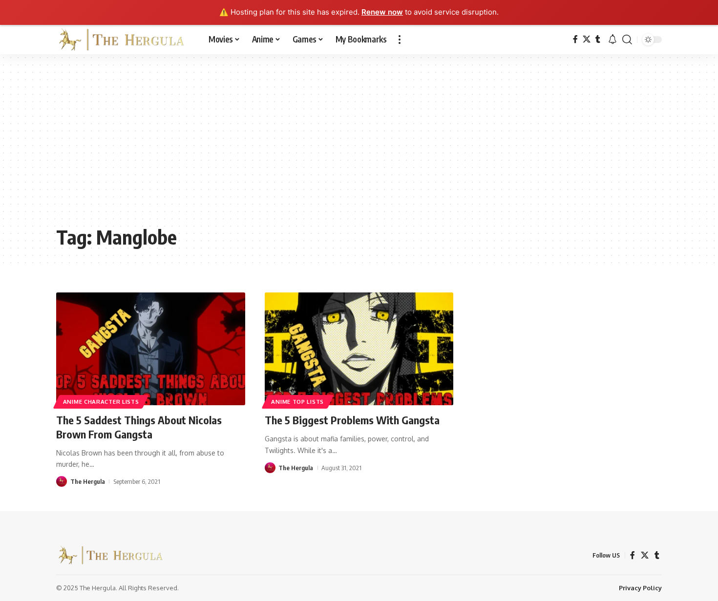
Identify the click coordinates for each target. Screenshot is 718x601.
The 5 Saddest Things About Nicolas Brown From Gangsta (139, 427)
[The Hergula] (124, 39)
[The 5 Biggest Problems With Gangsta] (359, 349)
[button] (399, 39)
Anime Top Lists (297, 401)
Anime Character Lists (101, 401)
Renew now (382, 12)
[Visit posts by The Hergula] (61, 481)
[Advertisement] (359, 147)
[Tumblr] (598, 39)
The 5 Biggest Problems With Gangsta (352, 420)
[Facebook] (575, 39)
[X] (586, 39)
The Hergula (87, 481)
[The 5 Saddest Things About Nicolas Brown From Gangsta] (150, 349)
